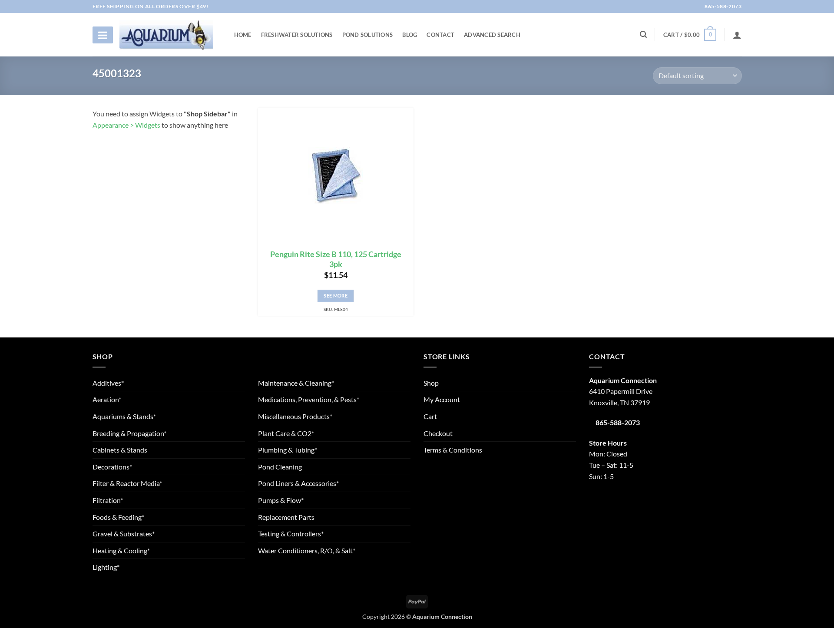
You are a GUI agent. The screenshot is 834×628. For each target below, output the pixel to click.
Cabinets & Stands (120, 450)
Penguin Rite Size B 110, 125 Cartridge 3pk (335, 259)
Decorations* (112, 467)
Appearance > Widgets (126, 125)
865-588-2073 (722, 6)
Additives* (108, 383)
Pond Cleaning (280, 467)
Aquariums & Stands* (124, 416)
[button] (689, 35)
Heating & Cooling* (121, 550)
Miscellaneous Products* (295, 416)
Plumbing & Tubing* (287, 450)
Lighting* (106, 567)
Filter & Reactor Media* (127, 483)
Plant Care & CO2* (286, 433)
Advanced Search (492, 34)
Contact (440, 34)
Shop (431, 383)
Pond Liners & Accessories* (298, 483)
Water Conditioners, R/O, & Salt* (306, 550)
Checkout (438, 433)
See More (336, 295)
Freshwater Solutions (297, 34)
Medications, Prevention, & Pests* (308, 399)
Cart (430, 416)
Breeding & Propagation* (129, 433)
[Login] (737, 34)
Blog (409, 34)
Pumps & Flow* (281, 500)
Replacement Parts (286, 517)
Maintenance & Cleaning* (296, 383)
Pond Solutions (367, 34)
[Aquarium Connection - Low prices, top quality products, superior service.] (166, 34)
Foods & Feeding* (118, 517)
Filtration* (108, 500)
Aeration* (107, 399)
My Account (442, 399)
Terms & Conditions (453, 450)
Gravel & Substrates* (124, 533)
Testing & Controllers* (291, 533)
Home (243, 34)
